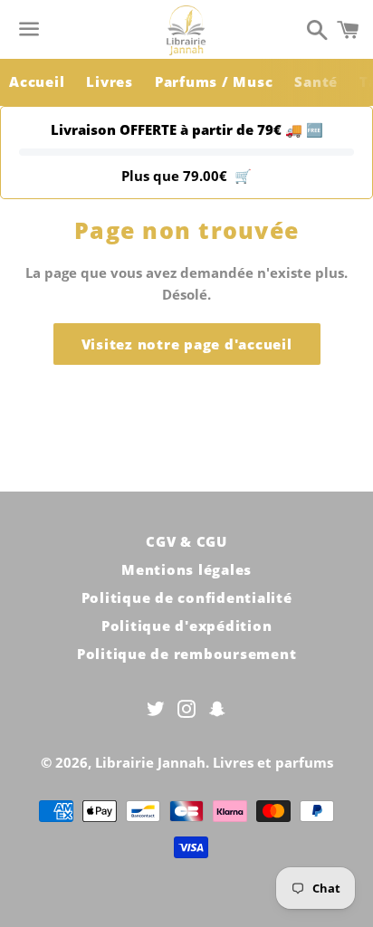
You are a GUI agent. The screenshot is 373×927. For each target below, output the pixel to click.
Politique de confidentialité (186, 597)
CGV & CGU (186, 541)
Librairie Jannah (150, 762)
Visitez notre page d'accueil (186, 344)
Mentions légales (186, 569)
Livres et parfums (273, 762)
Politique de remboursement (187, 654)
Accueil (36, 81)
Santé (316, 81)
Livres (109, 81)
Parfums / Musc (214, 81)
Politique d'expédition (187, 625)
